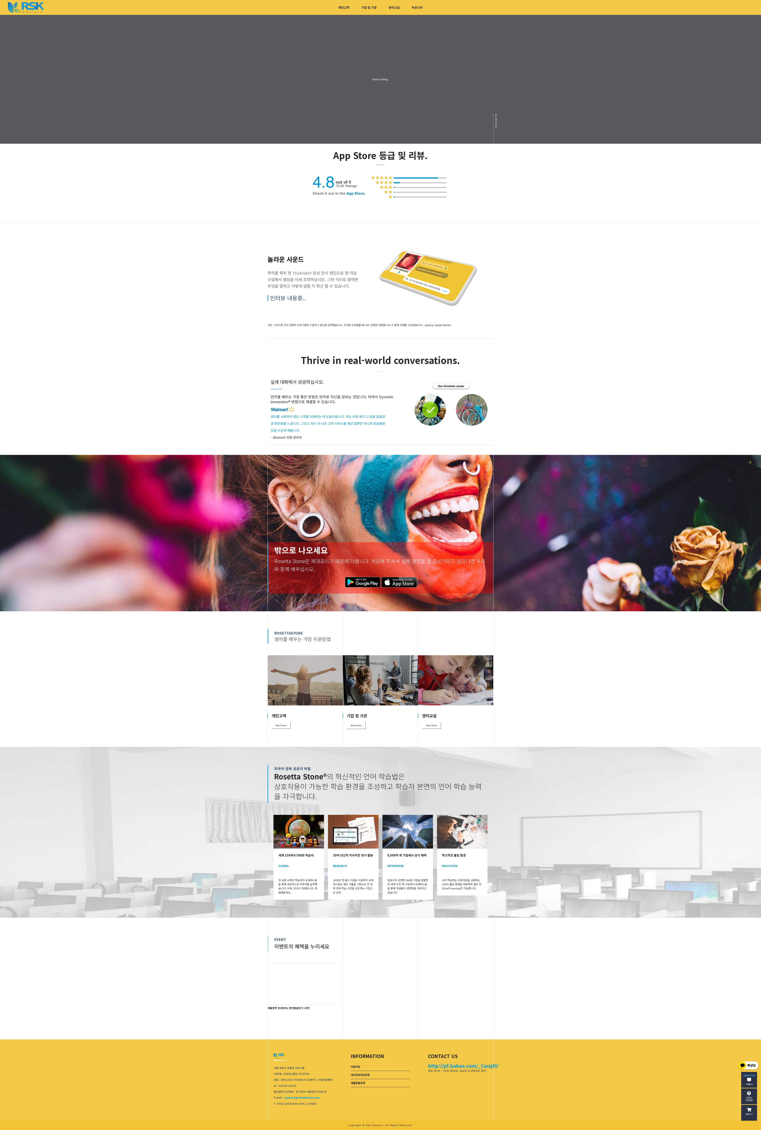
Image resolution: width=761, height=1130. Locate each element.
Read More (281, 725)
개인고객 (343, 7)
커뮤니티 (417, 7)
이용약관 (355, 1067)
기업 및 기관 (369, 7)
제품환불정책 (358, 1083)
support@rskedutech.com (301, 1097)
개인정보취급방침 (360, 1075)
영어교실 (394, 7)
